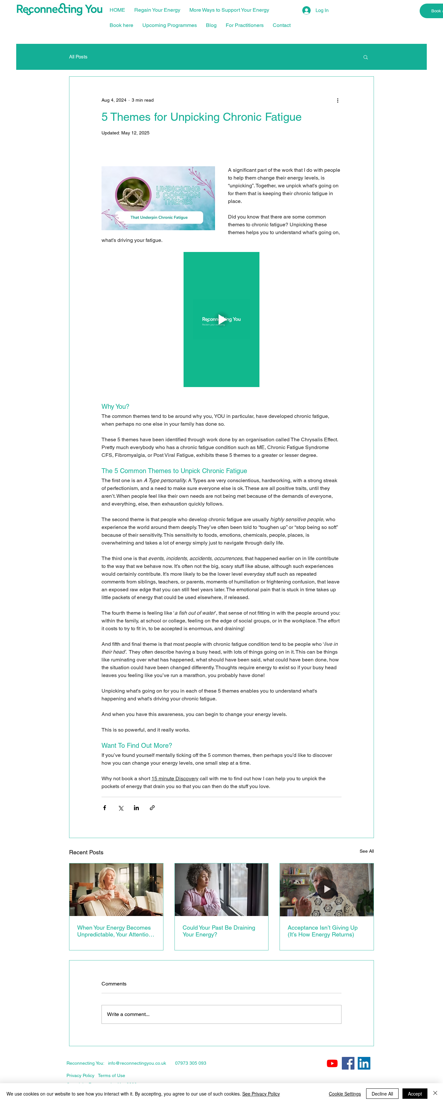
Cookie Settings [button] (345, 1093)
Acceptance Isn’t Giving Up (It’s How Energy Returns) (323, 931)
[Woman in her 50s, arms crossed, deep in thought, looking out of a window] (222, 889)
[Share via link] (152, 808)
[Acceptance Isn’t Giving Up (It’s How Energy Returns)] (327, 889)
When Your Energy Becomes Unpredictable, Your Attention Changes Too (114, 931)
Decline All (382, 1093)
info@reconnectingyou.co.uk (137, 1063)
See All (367, 851)
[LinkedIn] (364, 1063)
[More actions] (337, 100)
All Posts (78, 56)
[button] (366, 56)
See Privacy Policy (261, 1093)
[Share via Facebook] (105, 808)
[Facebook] (348, 1063)
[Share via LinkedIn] (136, 808)
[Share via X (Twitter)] (120, 808)
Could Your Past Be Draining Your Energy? (219, 931)
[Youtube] (332, 1063)
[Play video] (221, 319)
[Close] (435, 1093)
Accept (415, 1093)
